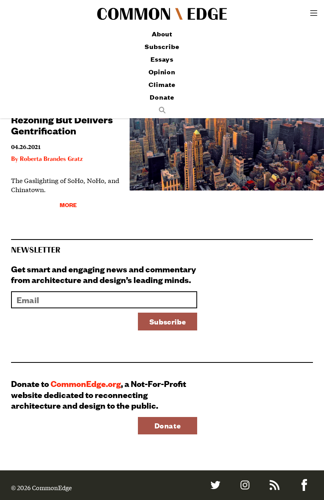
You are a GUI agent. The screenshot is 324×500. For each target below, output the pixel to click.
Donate (162, 97)
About (162, 33)
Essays (162, 59)
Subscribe (162, 46)
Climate (162, 84)
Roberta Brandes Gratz (51, 159)
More (68, 204)
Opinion (162, 71)
